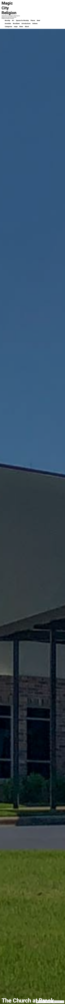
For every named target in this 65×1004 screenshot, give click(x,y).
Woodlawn (16, 23)
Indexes (34, 23)
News (21, 26)
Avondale (8, 23)
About (27, 26)
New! (38, 20)
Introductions (26, 23)
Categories (8, 26)
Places (33, 20)
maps (16, 26)
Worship (7, 20)
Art (13, 20)
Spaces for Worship (22, 20)
